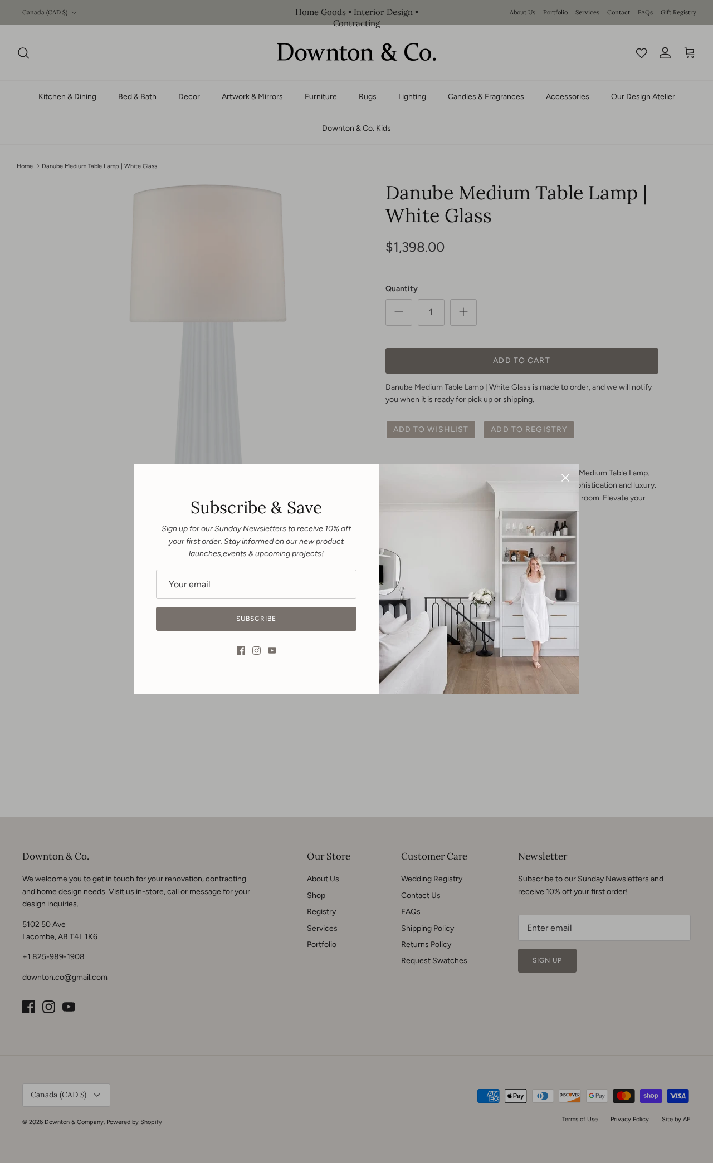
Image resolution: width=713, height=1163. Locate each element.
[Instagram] (256, 650)
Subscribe (256, 618)
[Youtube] (272, 650)
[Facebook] (241, 650)
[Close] (565, 477)
